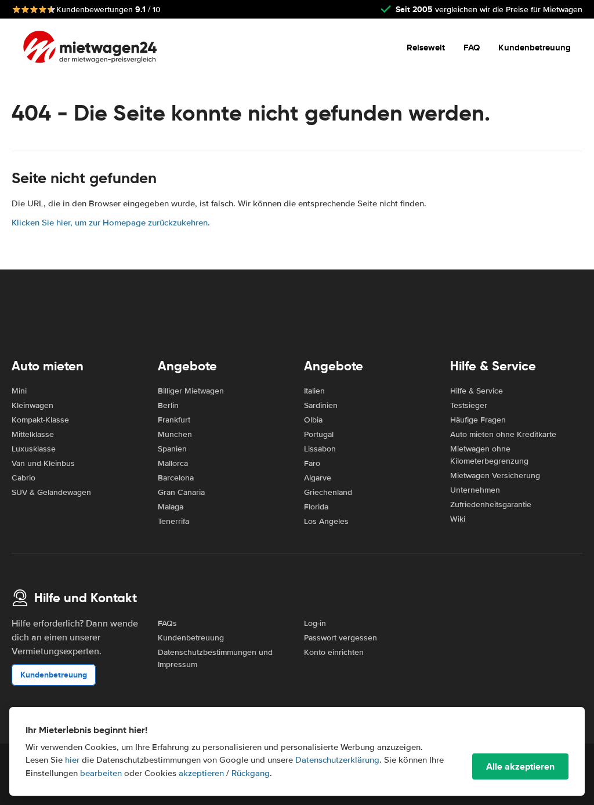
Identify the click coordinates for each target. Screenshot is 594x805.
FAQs (167, 623)
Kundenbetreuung (534, 47)
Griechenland (328, 492)
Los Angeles (326, 521)
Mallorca (173, 463)
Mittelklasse (33, 434)
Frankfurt (174, 420)
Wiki (457, 519)
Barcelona (176, 478)
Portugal (319, 434)
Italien (314, 391)
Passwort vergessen (340, 638)
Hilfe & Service (476, 391)
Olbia (313, 420)
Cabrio (23, 478)
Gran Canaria (181, 492)
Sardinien (321, 405)
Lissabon (320, 449)
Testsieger (468, 405)
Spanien (172, 449)
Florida (316, 507)
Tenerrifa (173, 521)
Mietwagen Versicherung (495, 475)
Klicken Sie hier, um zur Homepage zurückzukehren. (111, 222)
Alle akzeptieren (520, 766)
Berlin (168, 405)
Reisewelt (426, 47)
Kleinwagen (32, 405)
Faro (312, 463)
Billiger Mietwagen (191, 391)
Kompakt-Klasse (40, 420)
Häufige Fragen (478, 420)
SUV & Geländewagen (51, 492)
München (175, 434)
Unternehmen (475, 490)
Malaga (170, 507)
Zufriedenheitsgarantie (490, 504)
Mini (19, 391)
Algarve (317, 478)
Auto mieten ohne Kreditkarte (503, 434)
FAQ (471, 47)
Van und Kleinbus (43, 463)
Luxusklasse (34, 449)
